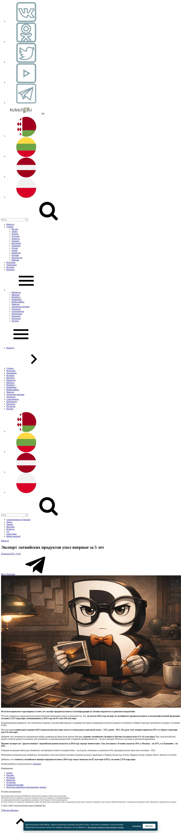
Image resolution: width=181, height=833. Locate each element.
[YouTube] (26, 82)
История (10, 267)
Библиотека (17, 314)
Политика (10, 262)
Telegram (37, 764)
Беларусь (16, 238)
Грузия (15, 248)
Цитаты (15, 321)
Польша (15, 255)
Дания (14, 250)
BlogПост (16, 297)
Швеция (15, 260)
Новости (10, 224)
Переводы (16, 292)
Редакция (10, 778)
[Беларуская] (26, 136)
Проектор (16, 316)
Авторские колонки (21, 306)
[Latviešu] (26, 177)
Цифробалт (17, 299)
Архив (9, 773)
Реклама (10, 775)
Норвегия (16, 253)
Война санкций (13, 536)
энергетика (11, 534)
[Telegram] (26, 103)
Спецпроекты (18, 311)
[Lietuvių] (26, 156)
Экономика (11, 265)
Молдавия (16, 243)
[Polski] (26, 197)
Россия (15, 229)
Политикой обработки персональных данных (106, 827)
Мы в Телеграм (8, 574)
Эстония (15, 236)
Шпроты (15, 295)
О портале (11, 782)
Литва (14, 231)
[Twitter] (26, 62)
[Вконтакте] (26, 21)
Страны (9, 227)
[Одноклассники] (26, 41)
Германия (16, 246)
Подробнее (137, 826)
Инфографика (18, 302)
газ (7, 531)
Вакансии (10, 780)
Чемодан (15, 304)
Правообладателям (14, 785)
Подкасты (16, 318)
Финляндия (17, 258)
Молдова (10, 527)
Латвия (15, 234)
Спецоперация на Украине (18, 520)
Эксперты (16, 309)
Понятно (149, 826)
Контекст (10, 269)
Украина (15, 241)
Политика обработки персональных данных (26, 787)
